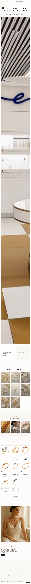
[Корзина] (30, 1)
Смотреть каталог (15, 496)
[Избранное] (28, 1)
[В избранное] (9, 446)
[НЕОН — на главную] (7, 1)
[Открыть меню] (1, 1)
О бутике (3, 555)
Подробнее (5, 486)
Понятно (27, 582)
